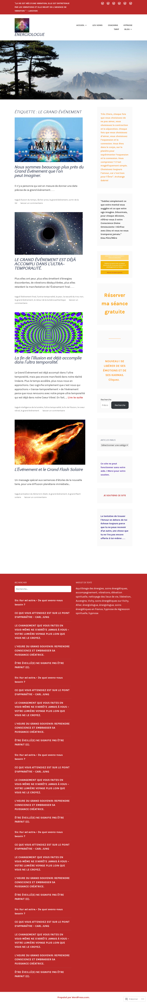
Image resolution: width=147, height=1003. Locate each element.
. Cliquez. (114, 370)
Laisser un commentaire (31, 203)
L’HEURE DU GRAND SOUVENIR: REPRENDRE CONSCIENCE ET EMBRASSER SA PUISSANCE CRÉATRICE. (42, 650)
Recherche (106, 399)
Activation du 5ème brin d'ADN (34, 494)
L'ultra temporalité (52, 407)
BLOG (127, 29)
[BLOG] (130, 3)
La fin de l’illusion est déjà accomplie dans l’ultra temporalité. (48, 360)
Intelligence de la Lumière (31, 407)
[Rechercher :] (43, 588)
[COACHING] (113, 3)
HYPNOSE (127, 25)
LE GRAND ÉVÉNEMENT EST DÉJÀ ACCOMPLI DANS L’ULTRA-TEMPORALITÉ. (45, 264)
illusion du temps (28, 200)
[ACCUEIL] (102, 3)
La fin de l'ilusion (69, 407)
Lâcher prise (43, 200)
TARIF (116, 29)
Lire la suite (75, 397)
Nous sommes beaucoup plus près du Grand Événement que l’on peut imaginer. (49, 171)
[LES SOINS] (108, 3)
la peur (59, 296)
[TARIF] (125, 3)
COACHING (113, 25)
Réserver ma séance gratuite (114, 303)
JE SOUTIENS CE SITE (115, 495)
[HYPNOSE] (119, 3)
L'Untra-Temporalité (46, 296)
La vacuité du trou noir (73, 296)
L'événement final (28, 296)
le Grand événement (58, 200)
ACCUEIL (80, 25)
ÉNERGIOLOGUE (30, 34)
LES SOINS (97, 25)
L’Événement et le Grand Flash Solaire (49, 469)
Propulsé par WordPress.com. (74, 997)
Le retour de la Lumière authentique (50, 300)
